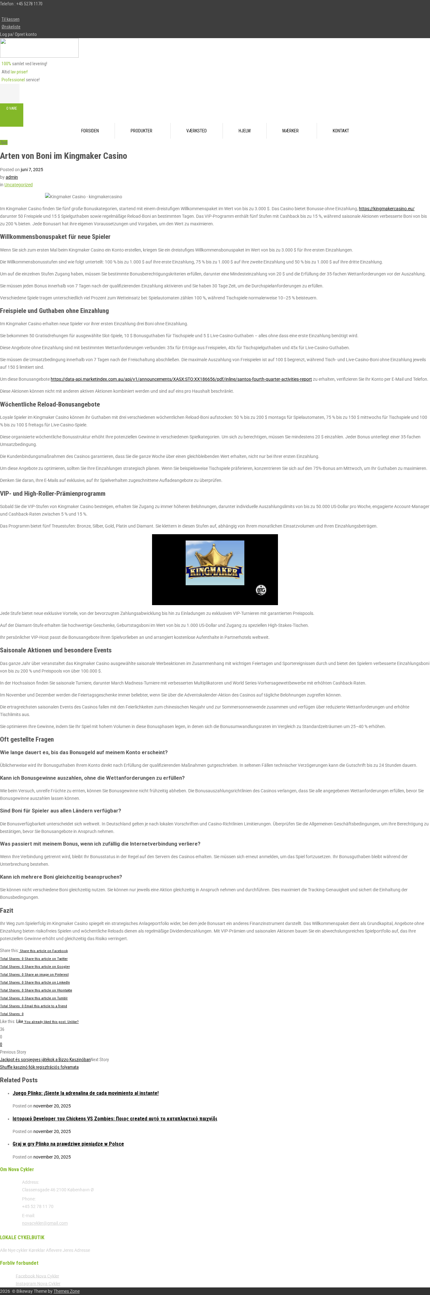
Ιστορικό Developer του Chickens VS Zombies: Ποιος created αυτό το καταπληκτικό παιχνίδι (115, 1119)
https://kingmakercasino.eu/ (387, 208)
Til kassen (11, 19)
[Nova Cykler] (39, 56)
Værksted (196, 130)
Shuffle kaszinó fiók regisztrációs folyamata (39, 1067)
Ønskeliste (11, 26)
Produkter (141, 130)
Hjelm (245, 130)
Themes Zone (67, 1291)
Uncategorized (18, 184)
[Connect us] (13, 11)
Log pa (6, 34)
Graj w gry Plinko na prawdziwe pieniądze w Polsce (68, 1144)
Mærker (290, 130)
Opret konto (26, 34)
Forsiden (90, 130)
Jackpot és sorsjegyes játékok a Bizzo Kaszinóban (45, 1059)
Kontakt (341, 130)
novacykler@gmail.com (45, 1223)
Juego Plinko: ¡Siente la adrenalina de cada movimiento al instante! (86, 1093)
